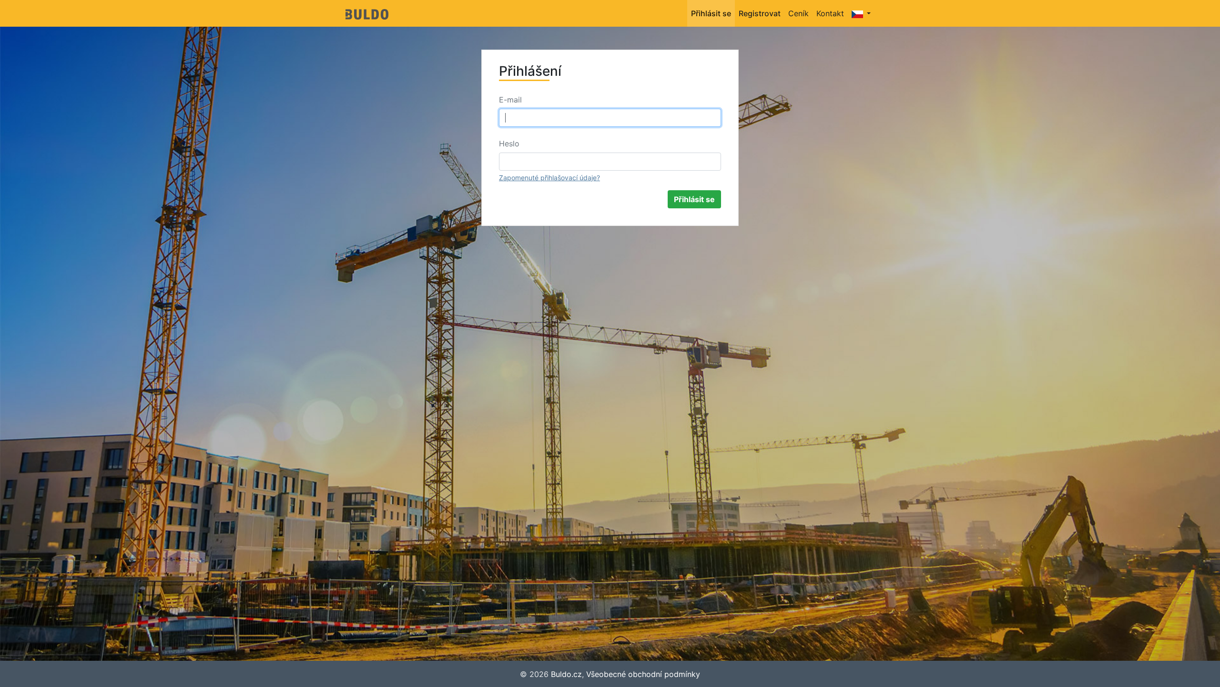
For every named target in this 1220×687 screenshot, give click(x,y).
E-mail (510, 99)
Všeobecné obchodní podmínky (643, 674)
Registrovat (760, 13)
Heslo (509, 143)
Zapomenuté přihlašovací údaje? (549, 178)
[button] (861, 13)
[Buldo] (367, 13)
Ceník (798, 13)
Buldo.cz (566, 674)
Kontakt (830, 13)
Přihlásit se (711, 13)
